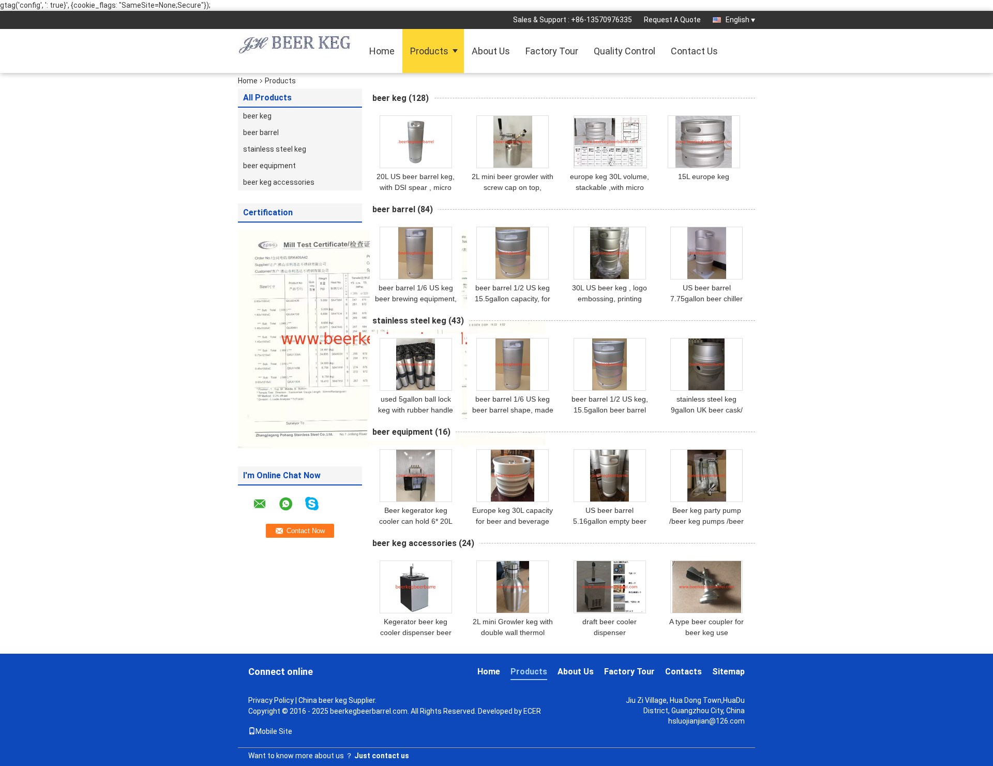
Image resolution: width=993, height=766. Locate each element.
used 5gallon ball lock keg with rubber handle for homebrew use (415, 410)
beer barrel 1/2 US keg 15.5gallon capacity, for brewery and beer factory (513, 299)
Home (382, 51)
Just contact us (381, 756)
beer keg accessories (278, 182)
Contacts (683, 671)
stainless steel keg (274, 149)
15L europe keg (703, 176)
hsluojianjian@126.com (706, 721)
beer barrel (261, 132)
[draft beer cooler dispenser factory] (610, 587)
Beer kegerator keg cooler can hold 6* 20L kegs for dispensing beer (415, 521)
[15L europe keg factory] (704, 141)
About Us (491, 51)
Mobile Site (273, 731)
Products (429, 51)
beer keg (257, 116)
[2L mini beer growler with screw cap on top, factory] (512, 141)
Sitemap (728, 671)
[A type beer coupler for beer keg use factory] (706, 587)
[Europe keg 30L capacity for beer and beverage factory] (512, 475)
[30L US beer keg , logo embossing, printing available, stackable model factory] (610, 253)
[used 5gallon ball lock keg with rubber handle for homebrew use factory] (416, 364)
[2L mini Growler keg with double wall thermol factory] (512, 587)
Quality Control (624, 51)
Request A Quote (672, 20)
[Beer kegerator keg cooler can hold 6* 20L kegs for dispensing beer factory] (416, 475)
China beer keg (322, 700)
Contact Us (694, 51)
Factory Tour (551, 51)
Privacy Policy (271, 700)
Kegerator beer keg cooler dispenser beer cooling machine (416, 632)
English (737, 20)
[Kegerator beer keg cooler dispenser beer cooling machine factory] (416, 587)
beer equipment (269, 165)
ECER (532, 711)
